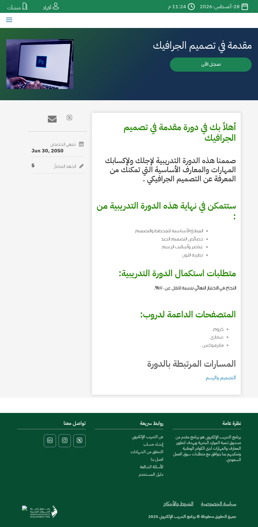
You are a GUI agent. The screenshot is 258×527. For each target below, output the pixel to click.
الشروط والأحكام (178, 503)
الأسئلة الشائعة (151, 467)
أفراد (48, 8)
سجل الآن (211, 64)
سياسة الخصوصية (218, 503)
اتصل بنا (157, 459)
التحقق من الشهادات (147, 452)
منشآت (14, 8)
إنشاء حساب (153, 444)
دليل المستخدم (151, 474)
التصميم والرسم (221, 378)
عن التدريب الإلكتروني (147, 437)
